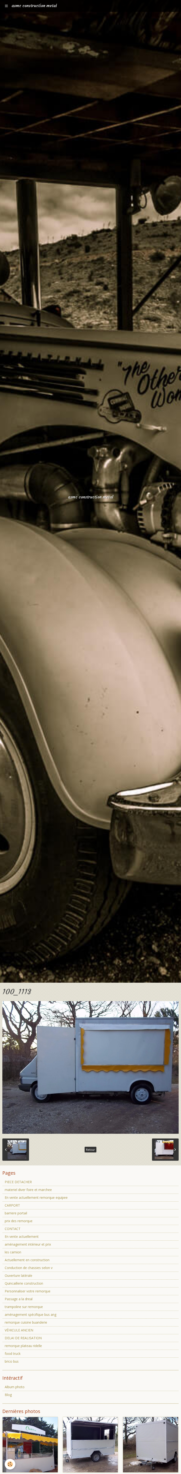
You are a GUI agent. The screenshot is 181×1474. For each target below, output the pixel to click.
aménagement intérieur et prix (28, 1244)
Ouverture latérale (18, 1275)
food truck (13, 1353)
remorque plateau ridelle (23, 1345)
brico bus (12, 1361)
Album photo (15, 1387)
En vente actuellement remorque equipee (36, 1197)
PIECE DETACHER (18, 1182)
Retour (90, 1149)
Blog (8, 1394)
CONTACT (13, 1228)
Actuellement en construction (27, 1260)
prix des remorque (19, 1221)
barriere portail (16, 1213)
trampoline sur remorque (24, 1306)
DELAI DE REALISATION (23, 1338)
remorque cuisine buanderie (26, 1322)
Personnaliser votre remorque (27, 1291)
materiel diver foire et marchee (28, 1189)
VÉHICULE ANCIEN (19, 1330)
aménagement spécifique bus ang (30, 1314)
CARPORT (12, 1205)
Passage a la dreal (19, 1299)
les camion (13, 1252)
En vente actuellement (22, 1236)
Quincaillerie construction (24, 1283)
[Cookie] (10, 1464)
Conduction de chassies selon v (29, 1267)
